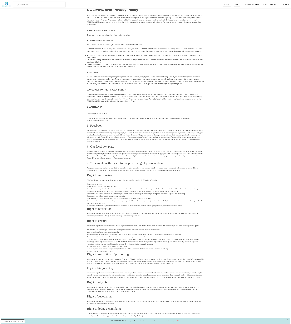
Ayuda (265, 4)
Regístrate (273, 4)
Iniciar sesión (284, 4)
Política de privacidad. (173, 321)
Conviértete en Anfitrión (251, 4)
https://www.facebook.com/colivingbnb (177, 118)
